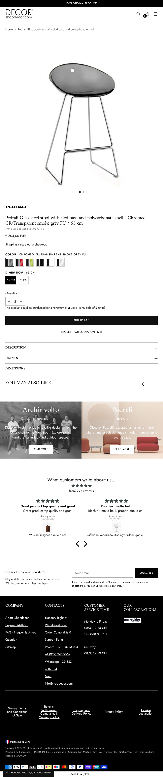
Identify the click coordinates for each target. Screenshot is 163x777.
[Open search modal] (138, 14)
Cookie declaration (146, 712)
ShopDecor (33, 748)
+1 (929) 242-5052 (57, 654)
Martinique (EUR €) (20, 742)
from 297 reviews (81, 490)
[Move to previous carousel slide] (145, 384)
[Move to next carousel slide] (154, 383)
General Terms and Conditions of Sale (17, 712)
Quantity (11, 293)
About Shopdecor (17, 617)
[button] (80, 192)
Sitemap (10, 647)
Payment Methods (16, 625)
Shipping (11, 244)
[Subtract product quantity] (9, 301)
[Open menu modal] (155, 14)
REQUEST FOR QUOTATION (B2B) (81, 332)
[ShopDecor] (19, 13)
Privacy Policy (114, 711)
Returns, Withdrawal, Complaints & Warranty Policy (49, 711)
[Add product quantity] (21, 301)
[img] (81, 485)
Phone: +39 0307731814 (61, 647)
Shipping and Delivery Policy (81, 712)
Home (9, 29)
